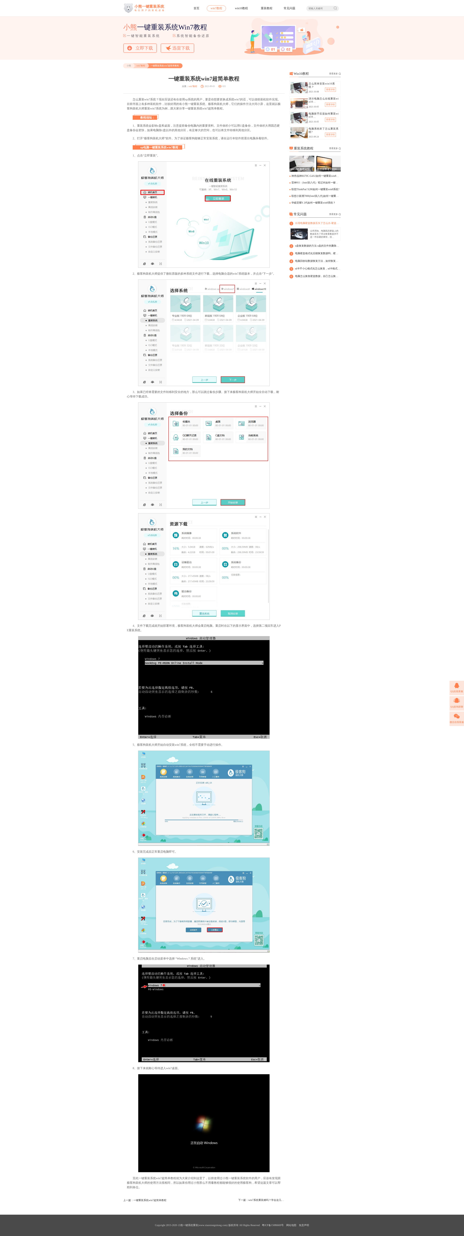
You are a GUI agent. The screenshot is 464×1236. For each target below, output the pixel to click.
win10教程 (241, 8)
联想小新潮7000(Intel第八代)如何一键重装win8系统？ (315, 196)
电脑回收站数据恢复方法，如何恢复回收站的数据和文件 (317, 261)
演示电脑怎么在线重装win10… (324, 100)
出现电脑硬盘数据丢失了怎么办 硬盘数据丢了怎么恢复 (317, 223)
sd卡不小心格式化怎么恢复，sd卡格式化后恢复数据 (317, 268)
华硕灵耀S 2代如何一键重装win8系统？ (313, 202)
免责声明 (304, 1225)
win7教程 (216, 8)
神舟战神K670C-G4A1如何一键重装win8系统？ (315, 176)
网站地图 (291, 1225)
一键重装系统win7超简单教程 (149, 1200)
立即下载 (144, 48)
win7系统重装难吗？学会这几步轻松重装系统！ (266, 1200)
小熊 (129, 65)
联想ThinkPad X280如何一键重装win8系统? (315, 189)
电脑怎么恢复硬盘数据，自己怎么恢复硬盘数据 (317, 276)
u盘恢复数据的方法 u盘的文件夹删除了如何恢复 (317, 245)
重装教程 (266, 8)
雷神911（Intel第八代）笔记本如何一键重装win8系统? (315, 182)
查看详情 (330, 89)
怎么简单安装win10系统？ (322, 85)
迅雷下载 (181, 48)
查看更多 (333, 73)
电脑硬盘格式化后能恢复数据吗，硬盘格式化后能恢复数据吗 (317, 253)
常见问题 (289, 8)
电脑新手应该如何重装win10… (324, 115)
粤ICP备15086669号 (273, 1225)
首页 (196, 8)
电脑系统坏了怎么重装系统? (324, 130)
